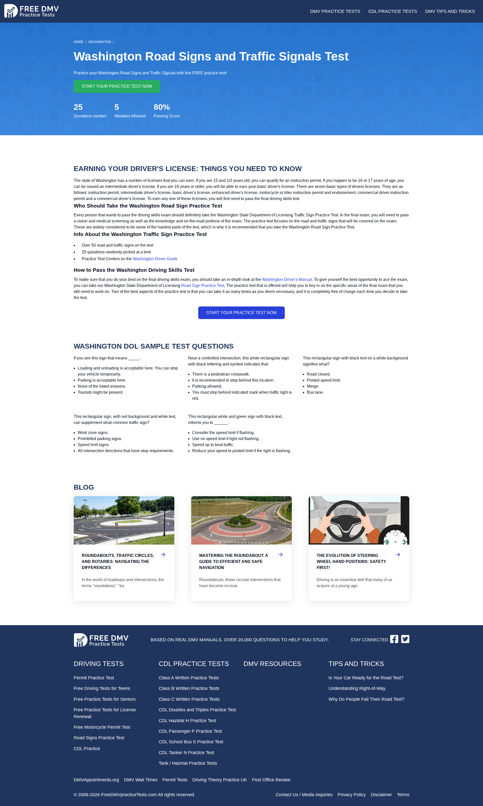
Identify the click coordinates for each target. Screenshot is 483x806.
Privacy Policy (352, 794)
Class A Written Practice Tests (189, 677)
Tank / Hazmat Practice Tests (188, 763)
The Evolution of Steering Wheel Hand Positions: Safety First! (359, 548)
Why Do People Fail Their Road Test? (366, 699)
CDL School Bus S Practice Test (191, 741)
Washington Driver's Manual (287, 279)
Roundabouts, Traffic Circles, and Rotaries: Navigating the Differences (124, 548)
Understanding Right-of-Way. (357, 688)
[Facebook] (394, 642)
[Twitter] (405, 642)
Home (79, 42)
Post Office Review (271, 779)
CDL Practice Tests (392, 11)
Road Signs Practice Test (99, 737)
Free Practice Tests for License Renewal (105, 713)
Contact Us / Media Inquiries (304, 794)
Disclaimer (381, 794)
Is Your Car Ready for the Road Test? (366, 677)
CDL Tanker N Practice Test (186, 752)
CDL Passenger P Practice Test (190, 731)
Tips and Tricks (356, 663)
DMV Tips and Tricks (450, 11)
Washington (100, 42)
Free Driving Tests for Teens (102, 688)
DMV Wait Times (140, 779)
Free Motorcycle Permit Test (102, 727)
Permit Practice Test (94, 677)
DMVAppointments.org (96, 779)
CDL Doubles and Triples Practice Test (197, 709)
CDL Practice (87, 748)
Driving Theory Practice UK (219, 779)
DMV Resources (272, 663)
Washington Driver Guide (155, 259)
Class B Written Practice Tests (189, 688)
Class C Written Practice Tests (189, 699)
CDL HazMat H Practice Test (187, 720)
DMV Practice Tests (335, 11)
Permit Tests (175, 779)
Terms (403, 794)
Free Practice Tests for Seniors (105, 699)
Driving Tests (99, 663)
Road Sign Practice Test (202, 285)
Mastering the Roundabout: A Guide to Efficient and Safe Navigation (241, 548)
